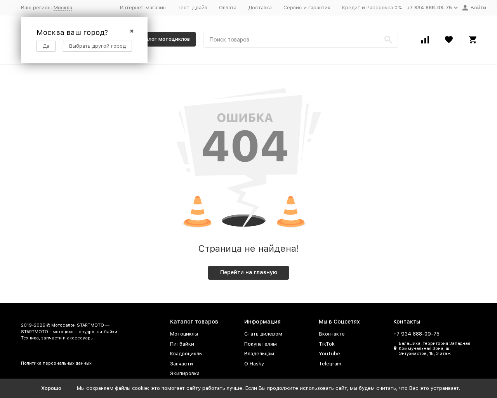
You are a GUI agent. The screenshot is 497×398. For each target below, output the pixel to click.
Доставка (260, 7)
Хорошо (51, 388)
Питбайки (182, 344)
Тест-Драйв (192, 7)
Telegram (330, 364)
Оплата (227, 7)
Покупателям (260, 344)
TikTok (327, 344)
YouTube (329, 353)
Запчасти (181, 364)
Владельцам (259, 353)
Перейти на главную (248, 272)
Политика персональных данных (56, 363)
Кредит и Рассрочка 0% (372, 7)
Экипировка (185, 373)
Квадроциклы (186, 353)
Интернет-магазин (143, 7)
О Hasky (254, 364)
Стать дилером (263, 334)
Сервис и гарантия (306, 7)
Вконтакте (332, 334)
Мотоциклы (184, 334)
